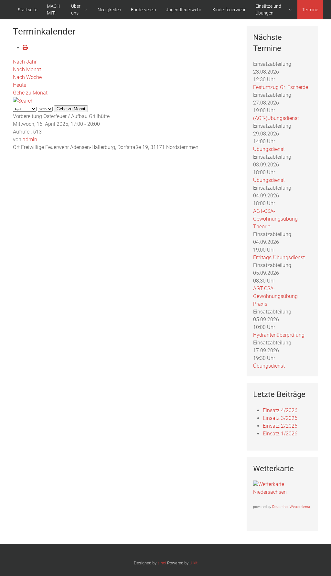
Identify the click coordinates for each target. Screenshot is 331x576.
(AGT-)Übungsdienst (276, 118)
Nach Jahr (25, 62)
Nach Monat (27, 69)
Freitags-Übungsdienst (279, 257)
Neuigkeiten (109, 9)
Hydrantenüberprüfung (278, 335)
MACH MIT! (53, 9)
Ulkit (193, 563)
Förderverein (143, 9)
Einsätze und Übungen (268, 9)
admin (30, 139)
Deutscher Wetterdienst (291, 507)
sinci (161, 563)
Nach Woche (27, 77)
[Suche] (23, 100)
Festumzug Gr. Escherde (280, 87)
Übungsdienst (269, 149)
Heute (19, 85)
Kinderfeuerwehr (229, 9)
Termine (310, 9)
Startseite (27, 9)
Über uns (75, 9)
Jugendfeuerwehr (183, 9)
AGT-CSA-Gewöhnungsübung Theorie (275, 219)
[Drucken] (25, 48)
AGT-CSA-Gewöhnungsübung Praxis (275, 296)
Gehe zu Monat (30, 93)
